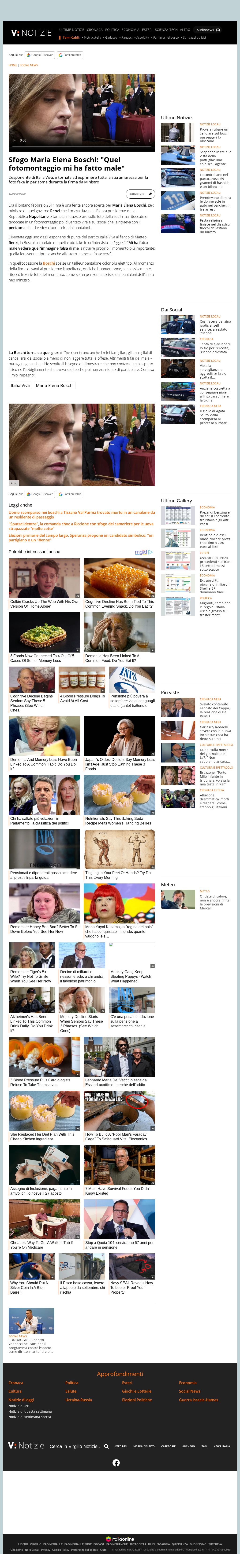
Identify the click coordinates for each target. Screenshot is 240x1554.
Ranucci (126, 38)
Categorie (168, 1446)
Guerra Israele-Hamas (198, 1400)
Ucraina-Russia (78, 1400)
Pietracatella (92, 38)
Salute (70, 1391)
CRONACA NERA (210, 406)
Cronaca (15, 1383)
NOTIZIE (36, 32)
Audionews (205, 30)
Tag (204, 1446)
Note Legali (32, 1549)
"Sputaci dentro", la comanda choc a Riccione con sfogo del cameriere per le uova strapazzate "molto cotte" (81, 526)
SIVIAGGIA (163, 1544)
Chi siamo (17, 1549)
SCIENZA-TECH (166, 29)
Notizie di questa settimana (30, 1411)
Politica (71, 1383)
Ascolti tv (142, 38)
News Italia (222, 1446)
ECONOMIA (130, 29)
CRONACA (95, 29)
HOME (13, 65)
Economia (188, 1383)
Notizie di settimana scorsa (29, 1417)
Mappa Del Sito (144, 1446)
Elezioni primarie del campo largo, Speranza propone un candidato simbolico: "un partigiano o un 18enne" (81, 538)
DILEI (151, 1544)
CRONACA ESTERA (212, 790)
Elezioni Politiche (137, 1400)
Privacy (45, 1549)
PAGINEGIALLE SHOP (78, 1544)
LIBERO (23, 1544)
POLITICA (112, 29)
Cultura (15, 1391)
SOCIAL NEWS (29, 65)
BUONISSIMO (198, 1544)
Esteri (127, 1383)
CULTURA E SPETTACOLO (216, 745)
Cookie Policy (60, 1549)
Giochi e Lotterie (136, 1391)
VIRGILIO (35, 1544)
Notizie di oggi (21, 1400)
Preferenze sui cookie (84, 1549)
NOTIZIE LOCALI (210, 124)
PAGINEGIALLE (53, 1544)
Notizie (31, 1445)
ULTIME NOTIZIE (72, 29)
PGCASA (99, 1544)
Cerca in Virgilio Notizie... (76, 1446)
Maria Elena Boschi (55, 385)
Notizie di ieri (19, 1406)
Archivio (188, 1446)
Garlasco (111, 38)
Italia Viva (20, 385)
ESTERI (147, 29)
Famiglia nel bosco (166, 38)
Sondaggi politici (194, 38)
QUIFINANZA (180, 1544)
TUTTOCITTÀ (138, 1544)
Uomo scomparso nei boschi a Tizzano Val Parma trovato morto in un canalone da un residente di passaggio (82, 515)
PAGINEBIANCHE (117, 1544)
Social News (189, 1391)
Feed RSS (121, 1446)
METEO (205, 891)
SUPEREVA (215, 1544)
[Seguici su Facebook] (116, 1465)
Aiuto (103, 1549)
